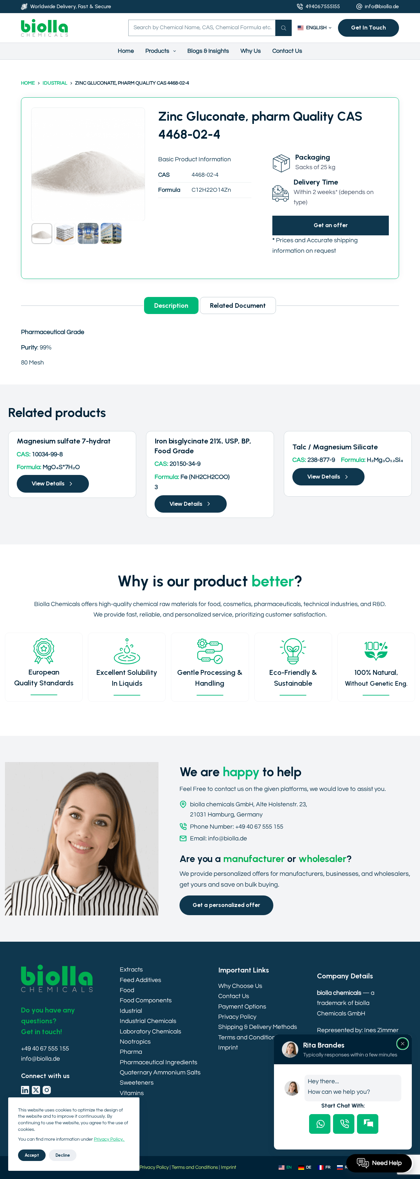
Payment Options (242, 1006)
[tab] (319, 1124)
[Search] (283, 28)
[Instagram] (47, 1090)
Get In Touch (368, 27)
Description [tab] (171, 305)
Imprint (228, 1047)
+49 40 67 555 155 (45, 1048)
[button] (314, 28)
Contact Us (287, 51)
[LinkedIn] (25, 1090)
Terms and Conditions (248, 1037)
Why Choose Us (240, 986)
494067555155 (322, 6)
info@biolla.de (382, 6)
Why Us (251, 51)
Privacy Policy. (109, 1139)
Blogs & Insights (208, 51)
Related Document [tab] (238, 305)
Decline (62, 1155)
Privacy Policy (237, 1016)
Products (157, 51)
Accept (32, 1155)
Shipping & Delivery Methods (257, 1027)
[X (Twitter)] (36, 1090)
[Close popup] (402, 1043)
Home (126, 51)
